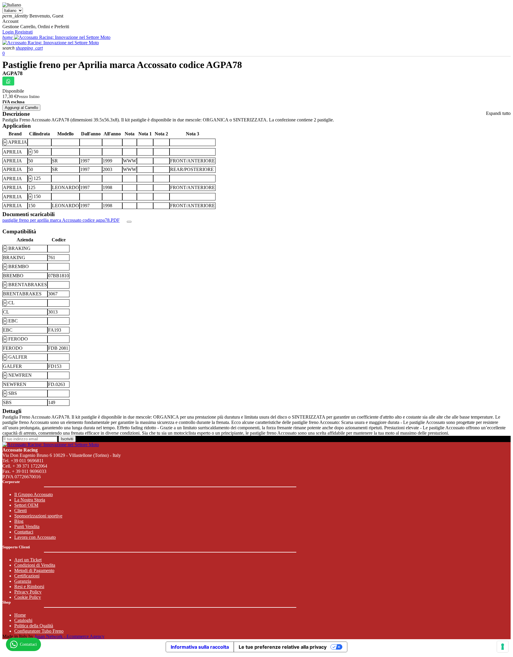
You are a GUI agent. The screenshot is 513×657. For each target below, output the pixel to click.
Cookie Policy (27, 597)
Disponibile (13, 91)
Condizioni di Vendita (34, 565)
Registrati (24, 31)
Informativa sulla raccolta (200, 647)
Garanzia (22, 581)
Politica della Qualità (33, 625)
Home (20, 615)
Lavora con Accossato (35, 537)
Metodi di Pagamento (34, 570)
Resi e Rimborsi (29, 586)
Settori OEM (26, 505)
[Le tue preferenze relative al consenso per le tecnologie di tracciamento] (502, 646)
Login (8, 31)
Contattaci (23, 531)
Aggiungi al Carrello (21, 107)
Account (10, 21)
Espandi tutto (498, 113)
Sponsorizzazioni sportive (38, 515)
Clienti (20, 510)
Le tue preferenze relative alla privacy (283, 647)
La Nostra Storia (29, 499)
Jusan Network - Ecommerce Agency (69, 636)
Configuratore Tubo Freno (39, 631)
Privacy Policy (28, 591)
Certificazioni (26, 575)
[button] (9, 47)
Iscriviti (67, 439)
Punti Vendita (26, 526)
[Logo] (62, 37)
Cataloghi (23, 620)
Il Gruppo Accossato (33, 494)
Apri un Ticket (28, 559)
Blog (18, 521)
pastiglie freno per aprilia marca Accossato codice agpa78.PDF (61, 220)
